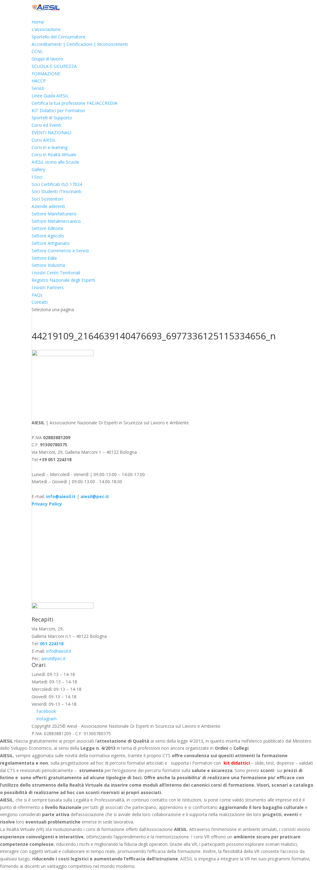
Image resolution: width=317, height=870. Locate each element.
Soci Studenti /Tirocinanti (56, 191)
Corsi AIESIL (44, 140)
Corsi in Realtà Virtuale (54, 154)
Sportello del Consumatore (58, 37)
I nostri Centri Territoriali (56, 273)
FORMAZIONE (46, 74)
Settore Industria (48, 265)
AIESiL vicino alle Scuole (55, 162)
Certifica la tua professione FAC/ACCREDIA (74, 103)
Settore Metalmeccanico (56, 221)
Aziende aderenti (48, 206)
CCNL (37, 51)
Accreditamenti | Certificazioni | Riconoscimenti (80, 44)
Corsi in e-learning (49, 147)
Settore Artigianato (51, 243)
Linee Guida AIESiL (50, 96)
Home (38, 22)
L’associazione (46, 29)
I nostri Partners (48, 287)
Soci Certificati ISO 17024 (57, 184)
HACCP (39, 81)
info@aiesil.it (61, 496)
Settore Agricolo (48, 236)
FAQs (37, 295)
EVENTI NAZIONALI (51, 132)
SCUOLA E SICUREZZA (54, 66)
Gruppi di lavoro (47, 59)
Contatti (40, 302)
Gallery (38, 169)
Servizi (38, 88)
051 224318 (51, 644)
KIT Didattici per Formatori (58, 110)
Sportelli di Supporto (52, 118)
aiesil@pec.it (53, 658)
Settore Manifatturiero (54, 214)
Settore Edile (44, 258)
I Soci (37, 177)
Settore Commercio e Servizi (60, 251)
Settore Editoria (47, 228)
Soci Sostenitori (47, 199)
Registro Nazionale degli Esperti (63, 280)
